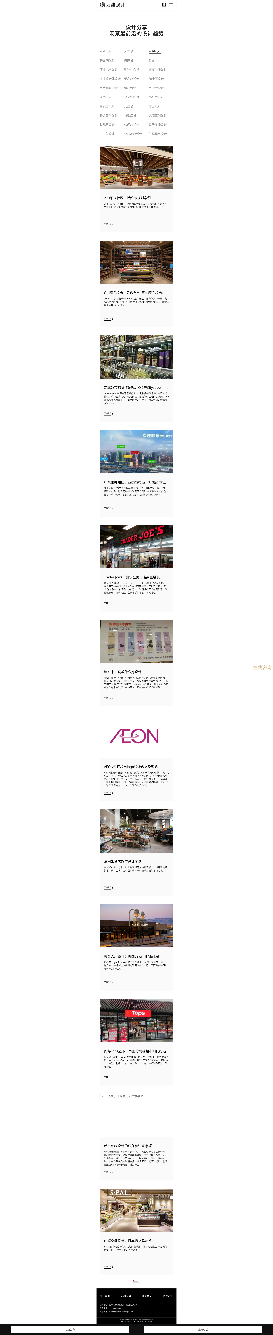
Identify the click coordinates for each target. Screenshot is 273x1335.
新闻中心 (147, 1296)
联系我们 (168, 1296)
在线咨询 (70, 1329)
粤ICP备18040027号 (127, 1321)
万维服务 (126, 1296)
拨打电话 (203, 1329)
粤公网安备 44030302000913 (143, 1321)
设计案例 (105, 1296)
